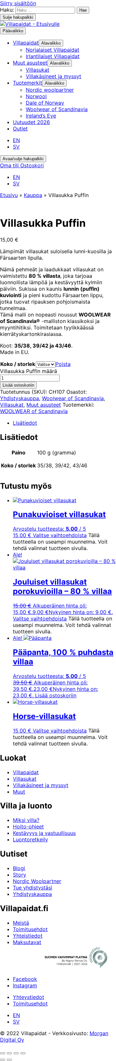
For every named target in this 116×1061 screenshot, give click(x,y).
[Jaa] (16, 1053)
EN (16, 140)
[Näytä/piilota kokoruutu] (9, 1053)
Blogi (19, 868)
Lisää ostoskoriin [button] (55, 695)
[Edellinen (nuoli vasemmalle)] (2, 1060)
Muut (19, 791)
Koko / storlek (17, 364)
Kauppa (33, 195)
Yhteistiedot (28, 935)
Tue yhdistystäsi (32, 887)
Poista (63, 364)
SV (16, 146)
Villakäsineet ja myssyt (40, 785)
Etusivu (9, 195)
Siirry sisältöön (18, 3)
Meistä (21, 923)
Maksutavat (27, 942)
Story (19, 874)
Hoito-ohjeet (28, 826)
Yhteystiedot (28, 997)
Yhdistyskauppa (19, 398)
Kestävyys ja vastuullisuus (44, 833)
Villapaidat (26, 772)
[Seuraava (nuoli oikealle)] (9, 1060)
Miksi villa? (26, 820)
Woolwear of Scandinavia (73, 398)
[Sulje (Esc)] (22, 1053)
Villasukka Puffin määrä (28, 371)
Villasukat (12, 404)
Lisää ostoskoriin (18, 385)
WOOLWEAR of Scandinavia (34, 411)
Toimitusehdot (30, 929)
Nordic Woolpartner (37, 881)
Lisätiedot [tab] (25, 423)
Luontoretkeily (30, 839)
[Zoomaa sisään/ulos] (2, 1053)
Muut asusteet (43, 404)
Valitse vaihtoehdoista (60, 535)
